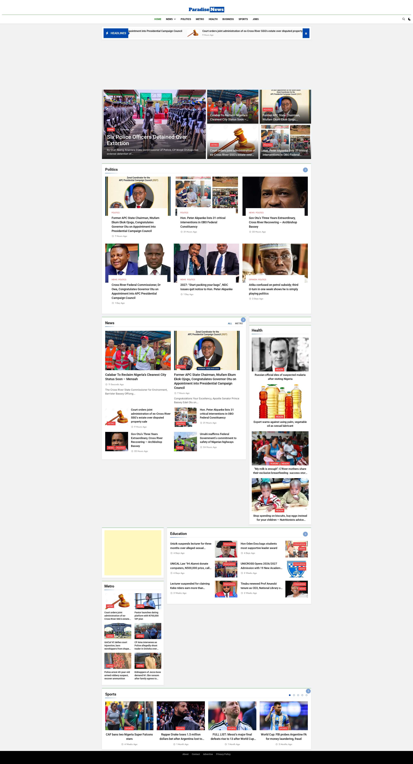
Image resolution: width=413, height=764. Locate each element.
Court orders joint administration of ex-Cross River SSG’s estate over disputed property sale (182, 31)
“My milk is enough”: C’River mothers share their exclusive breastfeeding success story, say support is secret (280, 472)
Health (213, 19)
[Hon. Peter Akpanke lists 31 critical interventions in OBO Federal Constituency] (246, 33)
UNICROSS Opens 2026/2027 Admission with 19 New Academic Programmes (261, 568)
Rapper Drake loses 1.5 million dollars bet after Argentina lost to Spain (181, 739)
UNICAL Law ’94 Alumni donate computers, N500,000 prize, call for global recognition (189, 568)
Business (228, 19)
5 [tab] (306, 695)
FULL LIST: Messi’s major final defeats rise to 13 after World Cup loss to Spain (232, 739)
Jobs (256, 19)
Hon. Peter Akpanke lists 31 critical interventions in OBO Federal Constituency (300, 31)
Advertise (208, 754)
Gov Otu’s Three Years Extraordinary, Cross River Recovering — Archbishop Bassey (273, 222)
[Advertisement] (206, 63)
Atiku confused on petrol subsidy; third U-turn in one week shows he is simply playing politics (273, 289)
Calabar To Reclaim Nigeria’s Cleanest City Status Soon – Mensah (228, 119)
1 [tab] (290, 695)
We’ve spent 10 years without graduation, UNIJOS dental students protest (148, 143)
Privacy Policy (223, 754)
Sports (243, 19)
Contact (196, 754)
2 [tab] (294, 695)
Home (157, 19)
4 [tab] (302, 695)
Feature (274, 463)
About (185, 754)
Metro (200, 19)
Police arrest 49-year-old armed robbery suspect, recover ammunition (117, 675)
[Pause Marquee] (306, 33)
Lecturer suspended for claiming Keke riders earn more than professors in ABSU (190, 588)
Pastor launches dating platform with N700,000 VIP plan (147, 615)
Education (111, 129)
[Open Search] (403, 19)
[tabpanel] (129, 723)
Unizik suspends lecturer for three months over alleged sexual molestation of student (190, 548)
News (169, 19)
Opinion (253, 279)
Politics (186, 19)
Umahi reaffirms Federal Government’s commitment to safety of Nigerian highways (218, 438)
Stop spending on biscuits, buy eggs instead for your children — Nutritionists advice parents (280, 519)
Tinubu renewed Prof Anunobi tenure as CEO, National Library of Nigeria (261, 588)
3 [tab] (298, 695)
